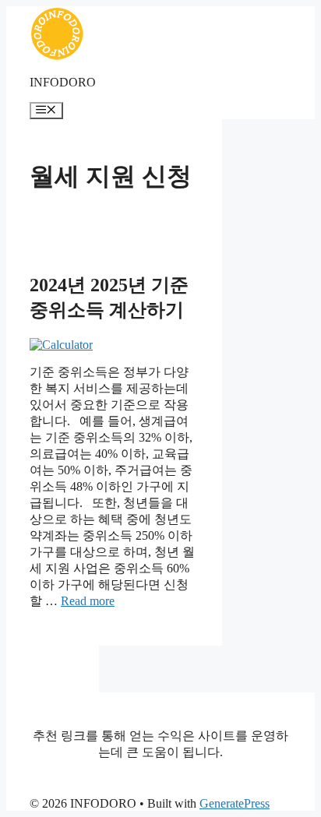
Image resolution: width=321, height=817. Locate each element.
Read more (88, 600)
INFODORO (63, 82)
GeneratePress (234, 803)
